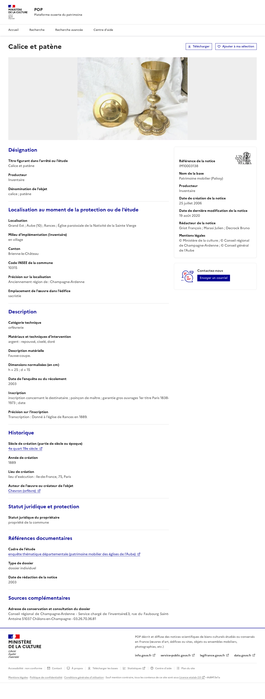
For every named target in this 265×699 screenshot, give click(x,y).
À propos (77, 668)
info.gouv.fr (143, 655)
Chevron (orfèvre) (22, 490)
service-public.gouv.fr (176, 655)
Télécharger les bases (105, 668)
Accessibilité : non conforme (25, 668)
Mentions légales (18, 677)
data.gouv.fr (242, 655)
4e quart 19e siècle (23, 448)
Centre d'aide (103, 30)
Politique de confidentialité (46, 677)
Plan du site (188, 668)
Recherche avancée (69, 30)
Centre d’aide (163, 668)
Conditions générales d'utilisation (84, 677)
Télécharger (201, 46)
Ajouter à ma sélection (238, 46)
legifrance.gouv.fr (212, 655)
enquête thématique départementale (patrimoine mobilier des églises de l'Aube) (72, 554)
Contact (57, 668)
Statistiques (134, 668)
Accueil (13, 30)
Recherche (37, 30)
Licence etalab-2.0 (190, 677)
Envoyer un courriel (214, 278)
